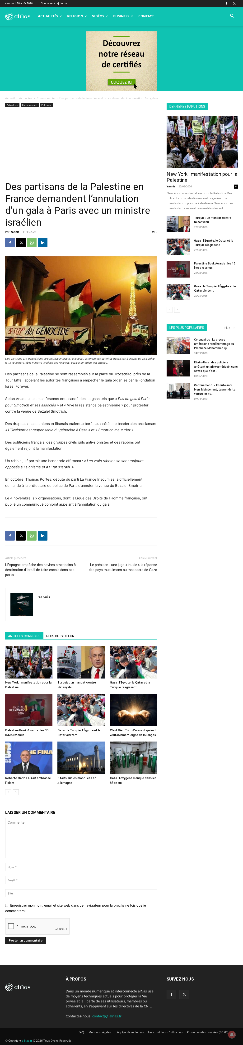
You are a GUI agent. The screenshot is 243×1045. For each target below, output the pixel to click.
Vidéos (98, 16)
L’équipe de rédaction (130, 1032)
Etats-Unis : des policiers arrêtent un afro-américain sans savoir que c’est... (216, 367)
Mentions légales (100, 1032)
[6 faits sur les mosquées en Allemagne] (81, 758)
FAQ (81, 1032)
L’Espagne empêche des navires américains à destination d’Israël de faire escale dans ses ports (40, 570)
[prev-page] (8, 792)
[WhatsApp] (32, 242)
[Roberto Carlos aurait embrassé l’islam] (28, 758)
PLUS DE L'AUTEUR (60, 636)
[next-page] (16, 792)
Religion (75, 16)
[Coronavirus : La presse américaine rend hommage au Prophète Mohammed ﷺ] (178, 345)
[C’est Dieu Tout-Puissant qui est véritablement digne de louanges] (133, 710)
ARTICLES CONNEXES (24, 636)
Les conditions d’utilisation (165, 1032)
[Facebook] (226, 3)
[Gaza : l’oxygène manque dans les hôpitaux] (133, 758)
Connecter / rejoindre (54, 3)
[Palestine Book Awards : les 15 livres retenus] (28, 710)
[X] (234, 3)
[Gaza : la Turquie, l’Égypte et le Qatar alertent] (81, 710)
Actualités (48, 16)
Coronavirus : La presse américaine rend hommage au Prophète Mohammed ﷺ (214, 344)
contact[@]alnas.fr (107, 1016)
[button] (232, 16)
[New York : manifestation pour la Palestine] (28, 662)
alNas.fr (27, 1041)
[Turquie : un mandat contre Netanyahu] (81, 662)
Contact (146, 16)
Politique (46, 105)
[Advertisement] (81, 145)
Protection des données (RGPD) (207, 1032)
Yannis (14, 232)
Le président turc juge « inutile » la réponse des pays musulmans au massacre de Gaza (123, 567)
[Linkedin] (42, 242)
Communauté (46, 98)
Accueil (10, 98)
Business (121, 16)
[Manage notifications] (232, 1034)
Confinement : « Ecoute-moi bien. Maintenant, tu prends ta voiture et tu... (214, 390)
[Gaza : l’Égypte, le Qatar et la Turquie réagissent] (133, 662)
